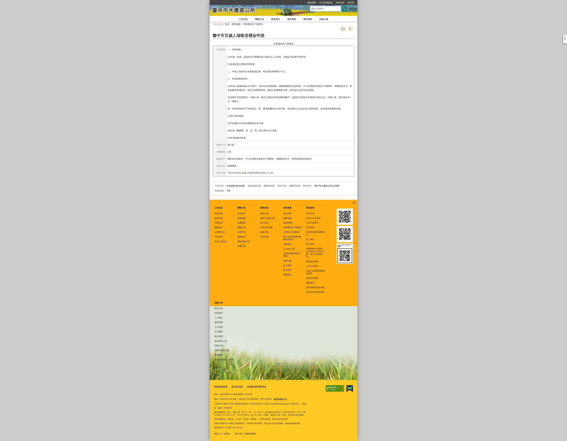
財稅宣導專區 (312, 278)
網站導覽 (311, 2)
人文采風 (219, 327)
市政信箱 (287, 213)
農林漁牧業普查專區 (315, 287)
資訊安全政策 (237, 386)
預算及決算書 (266, 227)
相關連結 (287, 274)
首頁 (227, 24)
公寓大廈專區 (312, 223)
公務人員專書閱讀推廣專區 (315, 272)
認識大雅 (323, 19)
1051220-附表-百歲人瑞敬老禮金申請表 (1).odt (250, 173)
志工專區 (310, 239)
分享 (565, 37)
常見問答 (264, 237)
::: (208, 1)
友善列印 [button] (343, 29)
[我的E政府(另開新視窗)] (350, 388)
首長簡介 (241, 213)
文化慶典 (219, 331)
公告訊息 (243, 19)
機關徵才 (219, 227)
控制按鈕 (354, 203)
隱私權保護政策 (221, 386)
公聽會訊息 (220, 232)
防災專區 (310, 227)
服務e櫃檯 (288, 223)
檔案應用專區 (312, 261)
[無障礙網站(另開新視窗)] (335, 388)
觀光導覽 (219, 336)
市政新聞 (219, 237)
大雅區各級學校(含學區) (291, 254)
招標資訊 (219, 223)
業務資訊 (275, 19)
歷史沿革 (219, 308)
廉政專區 (310, 283)
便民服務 (291, 19)
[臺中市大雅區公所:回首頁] (256, 11)
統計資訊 (264, 223)
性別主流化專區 (313, 218)
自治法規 (310, 213)
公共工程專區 (312, 266)
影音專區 (287, 270)
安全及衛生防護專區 (315, 292)
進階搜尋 (352, 8)
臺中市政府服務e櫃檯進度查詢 (292, 238)
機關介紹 (259, 19)
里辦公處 (287, 261)
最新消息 (219, 213)
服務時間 (241, 237)
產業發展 (219, 322)
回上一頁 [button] (350, 29)
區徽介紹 (241, 246)
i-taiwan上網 (289, 248)
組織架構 (241, 218)
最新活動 (219, 218)
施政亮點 (264, 232)
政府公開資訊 (221, 241)
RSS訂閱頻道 (326, 2)
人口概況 (219, 318)
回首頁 (350, 2)
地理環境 (219, 313)
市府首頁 (340, 2)
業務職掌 (241, 223)
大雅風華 (219, 355)
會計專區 (310, 244)
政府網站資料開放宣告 (256, 386)
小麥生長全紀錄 (222, 350)
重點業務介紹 (243, 241)
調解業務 (287, 218)
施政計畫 (264, 213)
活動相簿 (287, 244)
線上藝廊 (287, 265)
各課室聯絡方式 (280, 399)
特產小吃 (219, 345)
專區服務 (307, 19)
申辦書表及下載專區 (253, 24)
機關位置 (241, 227)
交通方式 (241, 232)
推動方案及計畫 (267, 218)
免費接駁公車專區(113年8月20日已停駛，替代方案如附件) (315, 252)
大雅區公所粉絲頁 (291, 232)
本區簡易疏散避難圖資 (315, 233)
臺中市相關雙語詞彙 (224, 359)
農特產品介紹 (221, 341)
